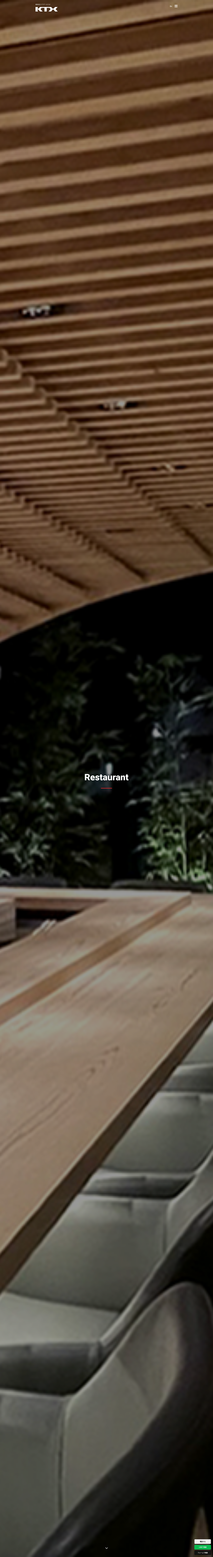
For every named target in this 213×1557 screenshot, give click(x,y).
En (171, 6)
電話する (203, 1541)
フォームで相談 (203, 1553)
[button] (176, 6)
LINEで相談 (203, 1547)
